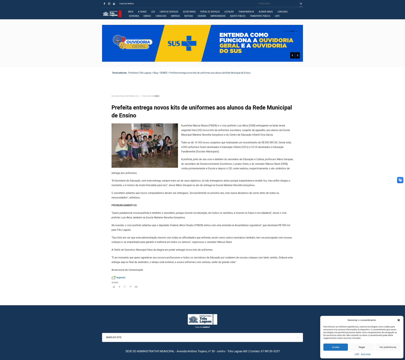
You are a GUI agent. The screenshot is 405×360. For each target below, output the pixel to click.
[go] (300, 3)
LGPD (357, 354)
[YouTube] (114, 3)
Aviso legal (366, 354)
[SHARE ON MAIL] (136, 287)
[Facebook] (104, 3)
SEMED (156, 96)
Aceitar (335, 347)
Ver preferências (388, 347)
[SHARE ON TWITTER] (114, 287)
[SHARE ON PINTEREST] (130, 287)
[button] (398, 320)
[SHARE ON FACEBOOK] (119, 287)
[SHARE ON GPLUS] (125, 287)
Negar (362, 347)
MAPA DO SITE (114, 337)
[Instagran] (109, 3)
